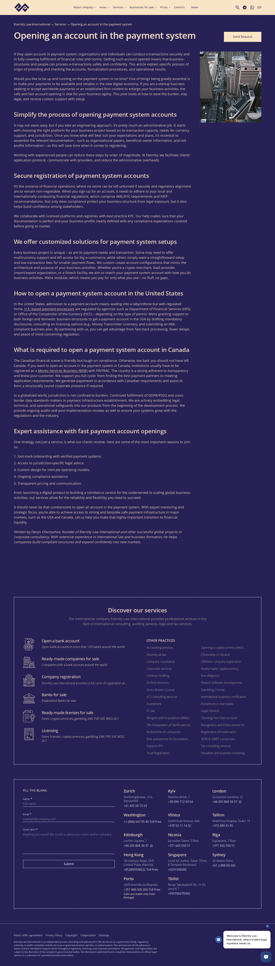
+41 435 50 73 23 (135, 806)
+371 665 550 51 (179, 846)
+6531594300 (177, 870)
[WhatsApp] (259, 935)
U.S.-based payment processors (49, 309)
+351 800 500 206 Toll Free (142, 890)
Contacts (179, 7)
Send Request (242, 37)
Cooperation (88, 935)
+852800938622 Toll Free (141, 870)
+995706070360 (179, 894)
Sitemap (104, 935)
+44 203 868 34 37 (224, 802)
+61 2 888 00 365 (224, 865)
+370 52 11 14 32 (179, 826)
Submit (69, 864)
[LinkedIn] (251, 935)
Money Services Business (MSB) (63, 370)
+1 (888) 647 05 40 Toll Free (142, 822)
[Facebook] (226, 935)
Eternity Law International (32, 24)
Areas (103, 7)
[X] (234, 935)
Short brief (30, 829)
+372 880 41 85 (222, 826)
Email (27, 814)
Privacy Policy (54, 935)
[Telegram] (242, 935)
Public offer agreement (28, 935)
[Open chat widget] (266, 957)
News (194, 7)
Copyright (71, 935)
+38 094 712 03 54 (180, 802)
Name (27, 799)
